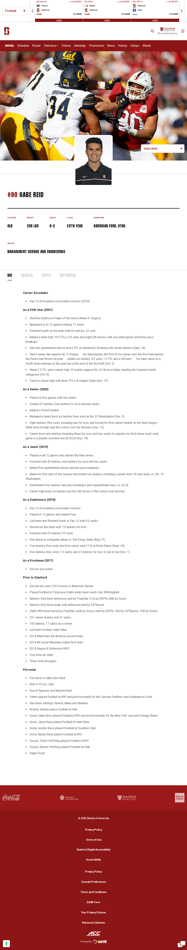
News (111, 45)
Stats (46, 276)
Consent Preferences (93, 881)
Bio (9, 276)
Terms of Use (94, 839)
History (122, 45)
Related (27, 276)
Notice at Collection (93, 922)
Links (59, 20)
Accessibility (94, 859)
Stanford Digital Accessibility (94, 849)
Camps (134, 45)
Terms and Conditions (93, 892)
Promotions (96, 45)
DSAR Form (93, 902)
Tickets (66, 45)
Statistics (50, 45)
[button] (32, 11)
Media (147, 45)
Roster (36, 45)
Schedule (23, 45)
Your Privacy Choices (93, 912)
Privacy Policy (94, 829)
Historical (68, 276)
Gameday (80, 45)
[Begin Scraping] (181, 944)
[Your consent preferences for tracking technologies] (6, 943)
